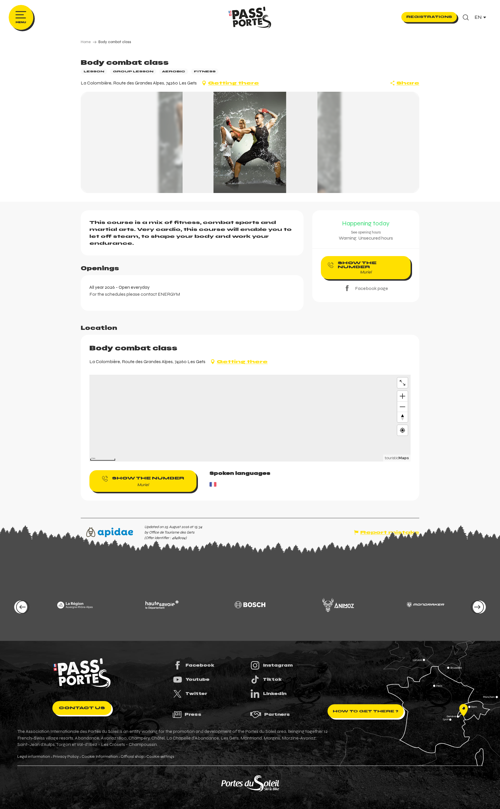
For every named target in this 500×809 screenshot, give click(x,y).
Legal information (33, 757)
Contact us (82, 707)
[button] (466, 17)
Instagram (278, 665)
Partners (277, 714)
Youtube (197, 679)
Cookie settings (160, 757)
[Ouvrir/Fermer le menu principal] (21, 17)
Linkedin (274, 693)
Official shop (132, 757)
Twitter (196, 693)
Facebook (199, 665)
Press (193, 714)
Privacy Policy (66, 757)
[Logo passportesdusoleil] (82, 673)
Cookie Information (100, 757)
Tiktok (272, 679)
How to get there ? (365, 711)
